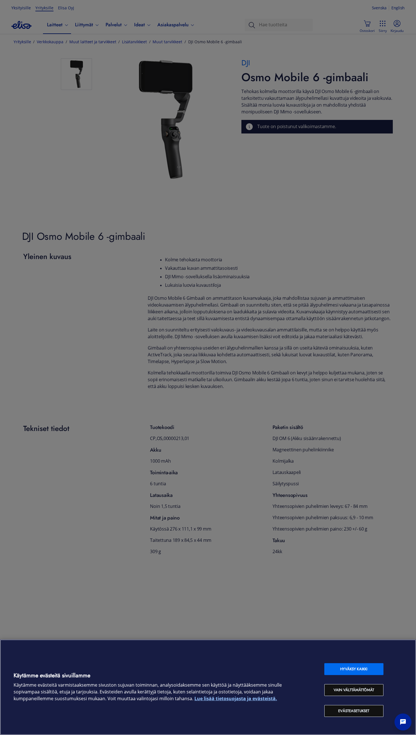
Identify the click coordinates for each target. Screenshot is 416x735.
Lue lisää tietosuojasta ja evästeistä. (235, 699)
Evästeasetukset (353, 711)
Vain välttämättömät (354, 690)
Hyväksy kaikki (353, 669)
